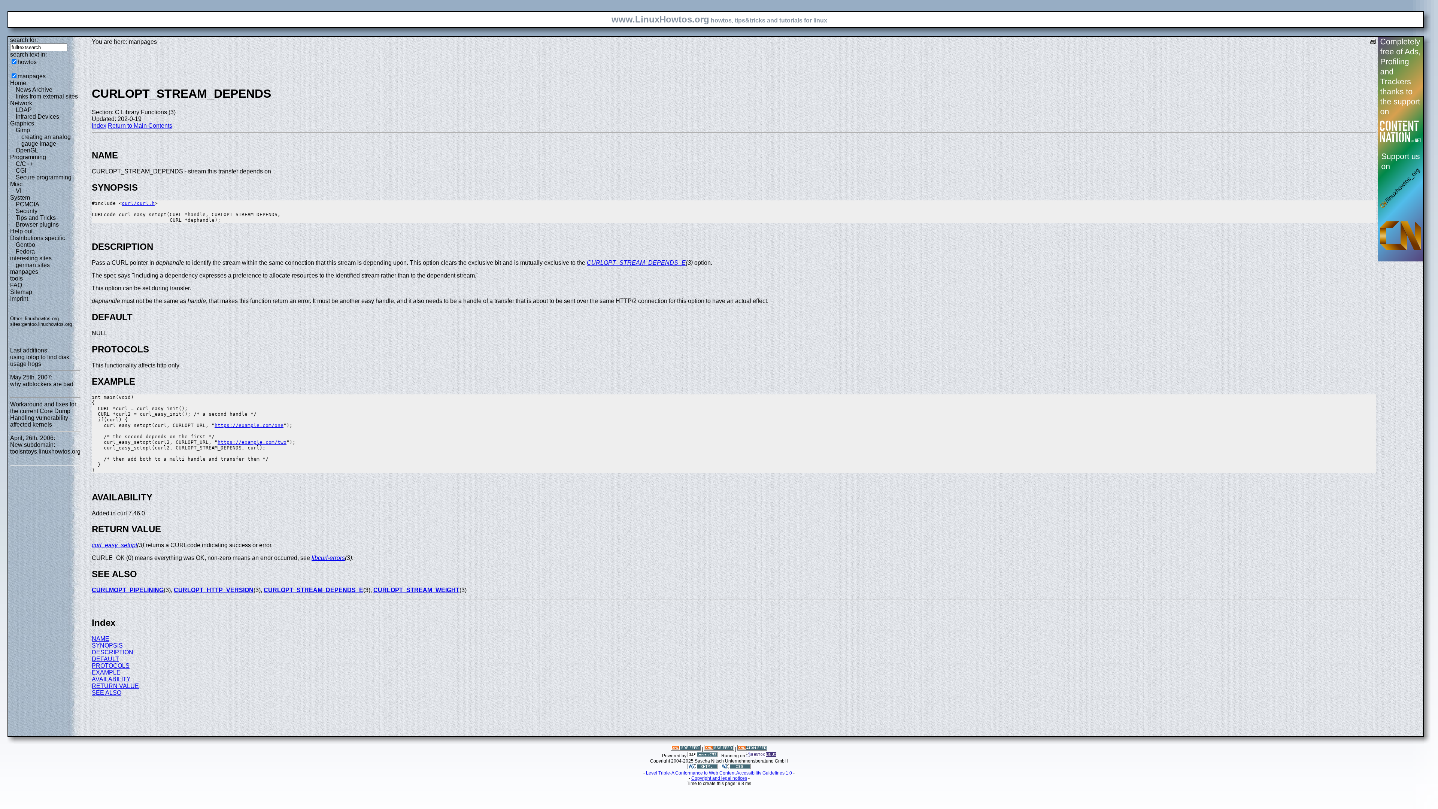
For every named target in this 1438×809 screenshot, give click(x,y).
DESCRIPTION (112, 652)
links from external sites (47, 96)
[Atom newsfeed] (752, 749)
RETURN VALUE (115, 686)
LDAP (24, 110)
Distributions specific (37, 238)
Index (99, 125)
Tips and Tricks (36, 218)
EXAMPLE (106, 672)
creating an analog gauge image (46, 140)
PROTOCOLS (111, 666)
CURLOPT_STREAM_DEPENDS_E (636, 263)
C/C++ (24, 164)
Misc (16, 184)
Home (18, 83)
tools (16, 278)
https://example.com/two (252, 442)
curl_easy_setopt (114, 545)
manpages (32, 76)
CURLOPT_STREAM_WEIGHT (416, 590)
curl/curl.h (138, 203)
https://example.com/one (249, 425)
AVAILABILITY (111, 679)
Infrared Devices (37, 116)
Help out (21, 231)
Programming (28, 157)
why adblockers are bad (41, 384)
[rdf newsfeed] (686, 749)
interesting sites (31, 258)
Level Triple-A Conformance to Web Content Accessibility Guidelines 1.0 (719, 773)
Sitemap (21, 292)
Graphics (22, 123)
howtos (27, 62)
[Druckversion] (1373, 42)
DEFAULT (105, 659)
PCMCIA (27, 204)
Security (26, 211)
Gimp (23, 130)
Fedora (25, 251)
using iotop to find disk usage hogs (39, 360)
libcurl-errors (328, 558)
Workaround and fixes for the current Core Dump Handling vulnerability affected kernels (43, 414)
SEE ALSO (106, 693)
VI (18, 191)
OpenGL (27, 150)
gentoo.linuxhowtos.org (47, 324)
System (20, 197)
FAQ (16, 285)
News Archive (34, 90)
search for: (24, 40)
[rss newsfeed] (719, 749)
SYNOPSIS (107, 645)
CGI (21, 170)
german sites (33, 265)
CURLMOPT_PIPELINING (128, 590)
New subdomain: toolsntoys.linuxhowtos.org (45, 448)
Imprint (19, 299)
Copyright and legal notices (719, 778)
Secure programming (44, 177)
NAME (100, 639)
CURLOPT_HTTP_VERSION (214, 590)
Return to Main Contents (140, 125)
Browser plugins (37, 224)
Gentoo (25, 245)
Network (21, 103)
